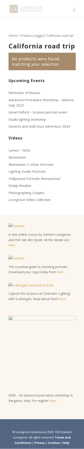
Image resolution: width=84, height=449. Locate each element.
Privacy (39, 443)
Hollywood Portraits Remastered (34, 178)
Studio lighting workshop (27, 119)
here (12, 245)
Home (13, 35)
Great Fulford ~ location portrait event (38, 112)
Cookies (54, 443)
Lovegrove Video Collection (30, 199)
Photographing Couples (27, 192)
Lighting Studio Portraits (27, 171)
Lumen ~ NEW (19, 150)
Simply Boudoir (20, 185)
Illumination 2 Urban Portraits (31, 164)
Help (65, 443)
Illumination (17, 157)
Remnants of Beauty (24, 92)
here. (63, 299)
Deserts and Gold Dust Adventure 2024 (39, 126)
